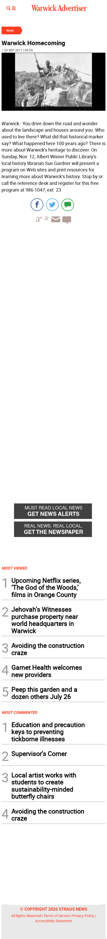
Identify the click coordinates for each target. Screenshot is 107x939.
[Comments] (67, 204)
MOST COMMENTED (19, 712)
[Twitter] (52, 204)
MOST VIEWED (14, 568)
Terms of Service (57, 915)
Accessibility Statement (53, 920)
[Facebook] (37, 204)
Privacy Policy (83, 915)
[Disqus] (53, 293)
